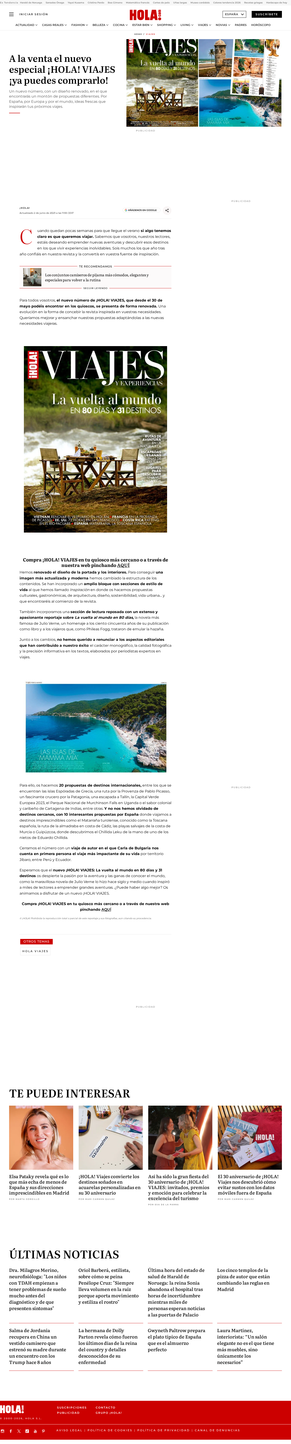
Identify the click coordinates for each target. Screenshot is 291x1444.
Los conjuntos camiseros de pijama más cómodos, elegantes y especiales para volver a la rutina (97, 277)
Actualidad (24, 25)
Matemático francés (137, 2)
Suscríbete (267, 14)
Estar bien (140, 25)
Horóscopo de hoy (276, 2)
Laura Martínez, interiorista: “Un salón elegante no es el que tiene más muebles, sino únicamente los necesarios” (245, 1346)
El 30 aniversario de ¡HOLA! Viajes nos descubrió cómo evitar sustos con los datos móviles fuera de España (248, 1184)
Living (185, 25)
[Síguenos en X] (19, 1431)
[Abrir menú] (11, 14)
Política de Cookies (110, 1430)
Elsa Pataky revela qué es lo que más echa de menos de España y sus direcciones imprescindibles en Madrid (39, 1184)
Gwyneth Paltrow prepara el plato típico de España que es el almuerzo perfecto (176, 1340)
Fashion (78, 25)
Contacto (105, 1407)
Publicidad (68, 1413)
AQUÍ (123, 564)
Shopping (165, 25)
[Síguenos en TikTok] (27, 1431)
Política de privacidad (163, 1430)
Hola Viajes (35, 951)
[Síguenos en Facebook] (11, 1431)
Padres (241, 25)
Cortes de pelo (161, 2)
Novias (221, 25)
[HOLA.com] (145, 15)
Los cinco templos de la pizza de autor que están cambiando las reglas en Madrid (243, 1279)
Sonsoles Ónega (55, 2)
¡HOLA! (25, 207)
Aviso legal (69, 1430)
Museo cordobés (200, 2)
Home (138, 34)
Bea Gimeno (115, 2)
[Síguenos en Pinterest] (44, 1431)
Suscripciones (72, 1407)
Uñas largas (180, 2)
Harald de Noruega (31, 2)
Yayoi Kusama (76, 2)
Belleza (99, 25)
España (231, 14)
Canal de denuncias (217, 1430)
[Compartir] (167, 211)
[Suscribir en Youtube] (36, 1431)
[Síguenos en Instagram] (3, 1431)
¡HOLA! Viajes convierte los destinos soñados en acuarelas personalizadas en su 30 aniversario (109, 1184)
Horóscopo (261, 25)
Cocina (119, 25)
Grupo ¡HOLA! (109, 1413)
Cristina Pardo (96, 2)
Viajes (203, 25)
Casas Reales (53, 25)
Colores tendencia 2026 (227, 2)
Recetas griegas (253, 2)
